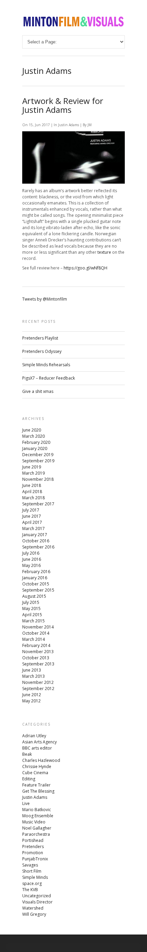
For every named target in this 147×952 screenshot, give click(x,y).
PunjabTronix (35, 859)
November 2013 (38, 651)
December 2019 (37, 455)
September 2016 (38, 547)
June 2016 (31, 559)
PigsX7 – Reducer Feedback (48, 378)
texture (104, 252)
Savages (30, 865)
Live (26, 803)
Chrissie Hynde (36, 766)
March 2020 (33, 436)
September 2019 (38, 461)
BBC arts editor (37, 748)
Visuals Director (37, 902)
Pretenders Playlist (40, 338)
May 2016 (31, 565)
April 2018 (32, 491)
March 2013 (33, 676)
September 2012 (38, 688)
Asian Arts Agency (39, 742)
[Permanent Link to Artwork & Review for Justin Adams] (73, 182)
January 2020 (34, 448)
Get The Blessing (38, 791)
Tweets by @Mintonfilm (44, 299)
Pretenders (33, 846)
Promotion (32, 853)
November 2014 (38, 627)
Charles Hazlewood (41, 760)
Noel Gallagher (36, 828)
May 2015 (31, 608)
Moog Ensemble (37, 816)
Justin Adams (68, 124)
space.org (32, 883)
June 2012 (31, 695)
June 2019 (31, 467)
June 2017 (31, 516)
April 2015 (32, 615)
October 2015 (35, 584)
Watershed (32, 908)
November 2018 (38, 479)
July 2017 (30, 510)
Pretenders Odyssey (42, 351)
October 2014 (35, 633)
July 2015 (30, 602)
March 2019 (33, 473)
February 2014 (36, 645)
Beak (27, 754)
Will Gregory (34, 914)
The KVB (30, 889)
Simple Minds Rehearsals (46, 365)
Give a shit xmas (37, 391)
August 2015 (34, 596)
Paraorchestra (36, 834)
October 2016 (35, 541)
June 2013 (31, 670)
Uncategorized (36, 896)
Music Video (33, 822)
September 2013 (38, 664)
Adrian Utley (34, 736)
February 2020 (36, 442)
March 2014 (33, 639)
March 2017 (33, 528)
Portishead (32, 840)
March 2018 (33, 498)
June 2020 (31, 430)
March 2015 (33, 621)
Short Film (31, 871)
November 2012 (38, 682)
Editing (28, 779)
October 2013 (35, 658)
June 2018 (31, 485)
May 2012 (31, 701)
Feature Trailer (36, 785)
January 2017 (34, 535)
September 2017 (38, 504)
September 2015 (38, 590)
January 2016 (34, 578)
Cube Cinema (35, 773)
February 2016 (36, 571)
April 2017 (32, 522)
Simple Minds (35, 877)
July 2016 (30, 553)
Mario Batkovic (36, 809)
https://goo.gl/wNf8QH (85, 268)
